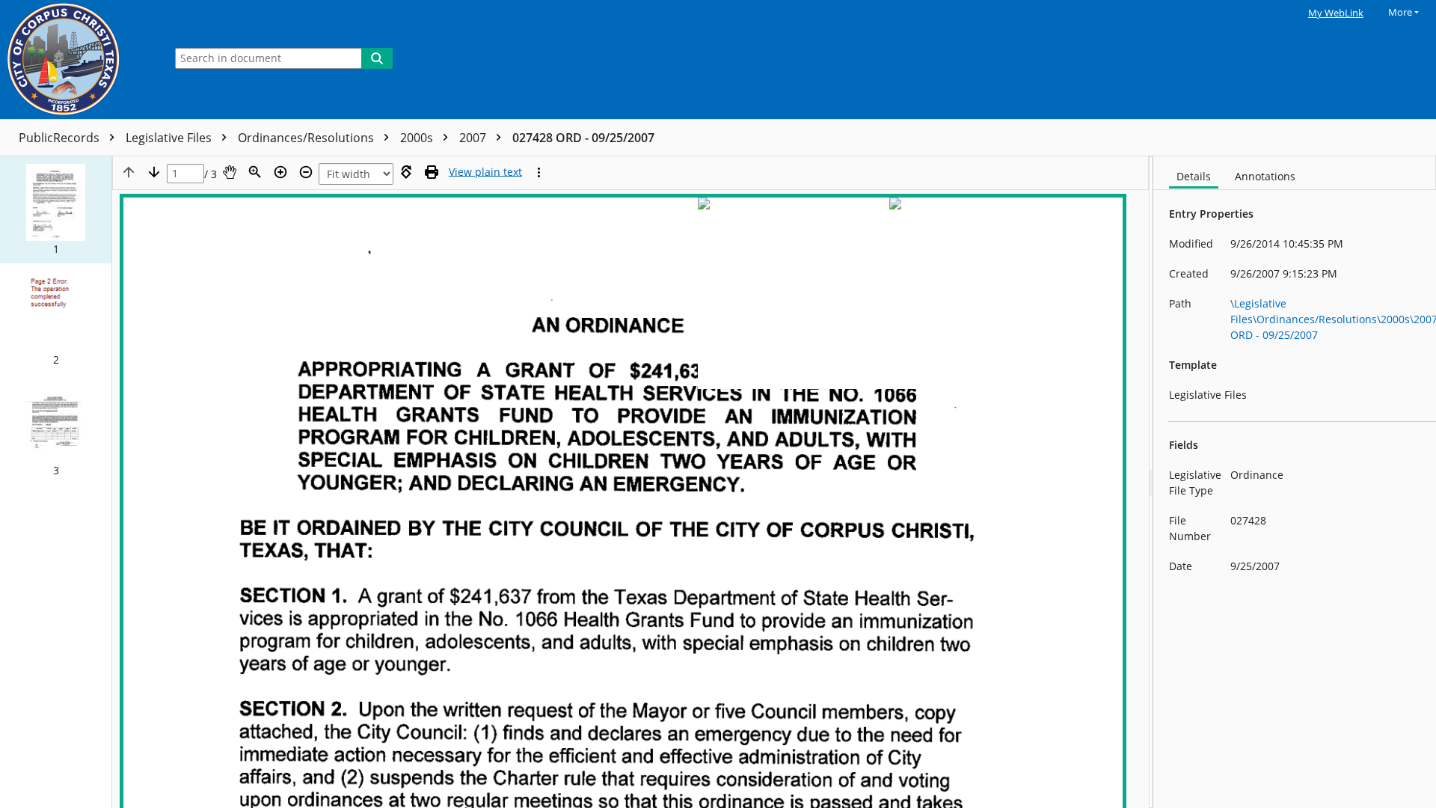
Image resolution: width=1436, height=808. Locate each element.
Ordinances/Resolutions (307, 137)
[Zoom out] (306, 172)
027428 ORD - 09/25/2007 (583, 137)
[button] (55, 209)
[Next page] (154, 172)
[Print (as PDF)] (431, 172)
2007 (474, 137)
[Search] (377, 58)
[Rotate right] (406, 172)
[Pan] (229, 172)
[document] (1294, 482)
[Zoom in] (280, 172)
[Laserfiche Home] (78, 59)
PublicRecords (60, 137)
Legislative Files (170, 137)
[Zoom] (255, 172)
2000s (418, 137)
